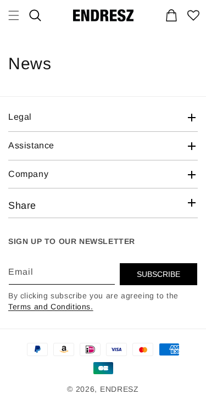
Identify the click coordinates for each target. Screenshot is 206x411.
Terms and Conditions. (50, 306)
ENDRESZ (119, 389)
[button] (35, 15)
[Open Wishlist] (193, 15)
